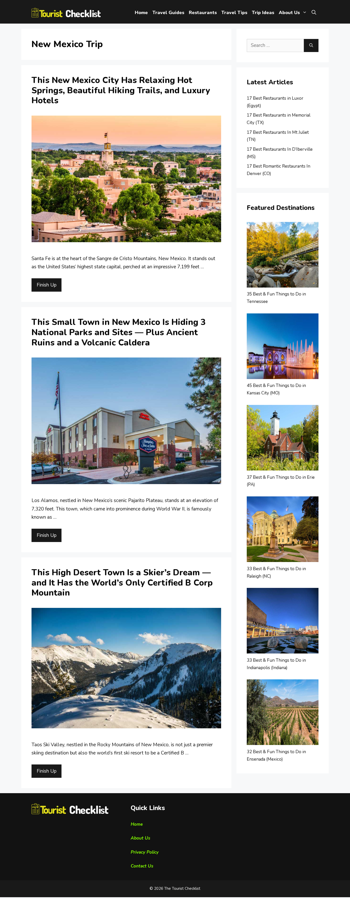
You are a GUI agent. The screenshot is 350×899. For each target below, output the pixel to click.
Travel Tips (234, 12)
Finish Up (46, 285)
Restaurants (203, 12)
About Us (289, 12)
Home (141, 12)
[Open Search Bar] (313, 12)
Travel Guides (168, 12)
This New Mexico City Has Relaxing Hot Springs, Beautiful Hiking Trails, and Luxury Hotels (121, 90)
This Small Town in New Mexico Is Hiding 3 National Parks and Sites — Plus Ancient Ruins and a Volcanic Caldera (119, 332)
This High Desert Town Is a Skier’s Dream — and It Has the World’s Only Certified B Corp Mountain (122, 583)
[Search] (311, 45)
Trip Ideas (263, 12)
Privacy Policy (145, 852)
